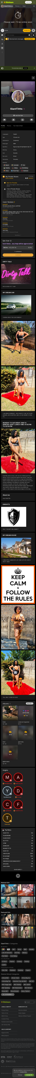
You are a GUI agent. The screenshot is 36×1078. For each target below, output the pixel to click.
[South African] (3, 949)
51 (20, 743)
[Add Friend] (22, 119)
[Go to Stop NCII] (11, 1061)
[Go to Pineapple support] (3, 1061)
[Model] (33, 78)
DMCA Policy (5, 1016)
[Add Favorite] (2, 30)
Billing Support (5, 1035)
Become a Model (23, 1010)
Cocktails (16, 165)
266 (6, 724)
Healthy (8, 168)
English (28, 1002)
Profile (3, 126)
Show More (17, 869)
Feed (24, 6)
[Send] (33, 35)
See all (29, 703)
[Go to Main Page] (11, 2)
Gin (24, 165)
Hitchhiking (25, 168)
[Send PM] (33, 30)
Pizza (7, 170)
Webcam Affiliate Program (25, 1016)
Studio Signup (22, 1013)
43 (5, 763)
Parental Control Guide (7, 1021)
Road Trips (16, 170)
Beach (7, 165)
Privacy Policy (5, 1010)
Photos (18, 6)
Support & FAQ (5, 1032)
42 (5, 743)
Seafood (25, 170)
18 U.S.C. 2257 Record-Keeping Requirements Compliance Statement (17, 1066)
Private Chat (29, 39)
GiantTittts (4, 943)
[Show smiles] (29, 35)
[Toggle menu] (2, 2)
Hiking (15, 168)
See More (17, 235)
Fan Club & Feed (18, 126)
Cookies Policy (5, 1018)
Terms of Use (5, 1013)
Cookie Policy (23, 1072)
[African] (8, 949)
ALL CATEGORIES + (8, 994)
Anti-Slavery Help (6, 1024)
